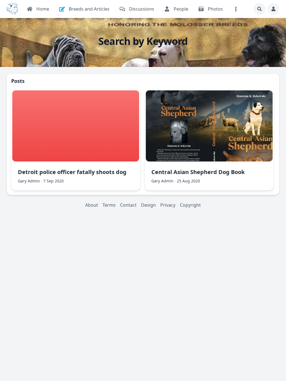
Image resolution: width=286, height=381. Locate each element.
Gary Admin (29, 181)
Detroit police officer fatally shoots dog (72, 172)
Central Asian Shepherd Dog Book (198, 172)
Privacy (167, 205)
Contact (128, 205)
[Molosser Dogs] (12, 9)
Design (148, 205)
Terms (109, 205)
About (91, 205)
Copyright (190, 205)
